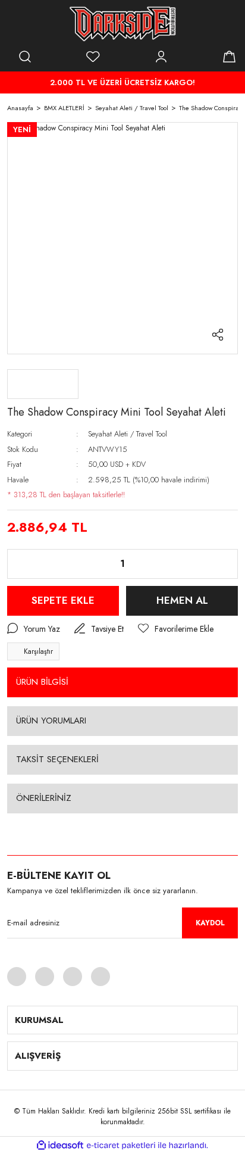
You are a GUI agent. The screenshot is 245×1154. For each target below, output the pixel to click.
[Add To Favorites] (175, 629)
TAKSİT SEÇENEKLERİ (57, 759)
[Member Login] (161, 57)
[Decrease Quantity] (25, 564)
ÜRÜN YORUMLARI (51, 720)
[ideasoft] (60, 1145)
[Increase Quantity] (219, 564)
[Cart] (229, 57)
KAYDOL (210, 923)
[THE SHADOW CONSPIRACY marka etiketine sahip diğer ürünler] (42, 384)
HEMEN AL (182, 600)
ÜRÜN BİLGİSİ (42, 681)
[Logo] (122, 24)
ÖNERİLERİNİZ (43, 797)
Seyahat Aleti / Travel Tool (127, 433)
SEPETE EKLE (63, 600)
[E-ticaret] (121, 1145)
